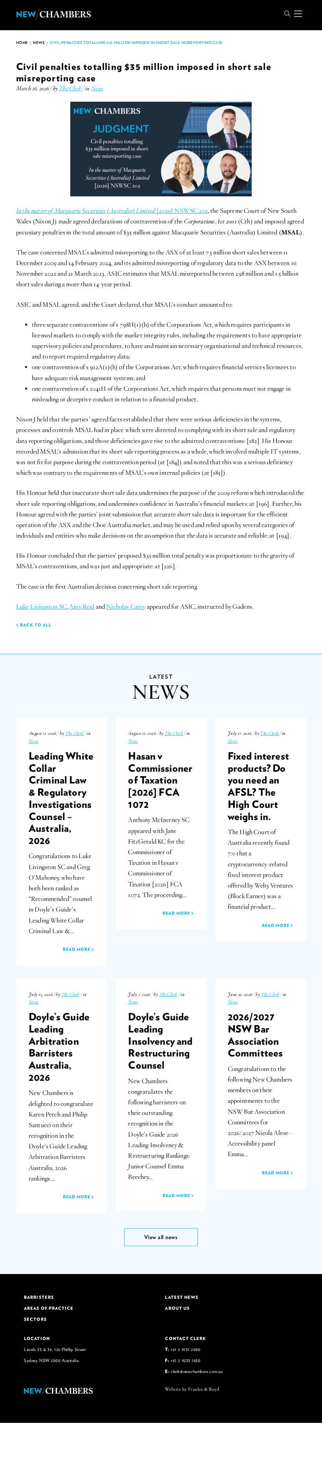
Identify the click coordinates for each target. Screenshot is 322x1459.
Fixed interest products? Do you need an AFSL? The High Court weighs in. (258, 786)
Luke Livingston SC (41, 607)
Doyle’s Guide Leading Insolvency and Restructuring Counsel (160, 1040)
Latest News (181, 1297)
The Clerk (70, 88)
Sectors (35, 1319)
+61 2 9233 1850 (185, 1360)
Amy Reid (81, 607)
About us (177, 1308)
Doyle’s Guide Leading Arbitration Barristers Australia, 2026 (59, 1046)
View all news (160, 1237)
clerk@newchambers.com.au (197, 1371)
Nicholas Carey (125, 607)
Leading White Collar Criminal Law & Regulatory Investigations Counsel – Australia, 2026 (61, 798)
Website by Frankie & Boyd (192, 1389)
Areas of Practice (48, 1308)
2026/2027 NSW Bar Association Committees (255, 1034)
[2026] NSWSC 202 (112, 211)
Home (22, 42)
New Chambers (53, 14)
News (38, 42)
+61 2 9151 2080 (185, 1349)
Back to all (35, 624)
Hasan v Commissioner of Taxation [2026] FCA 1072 (160, 780)
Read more (77, 949)
